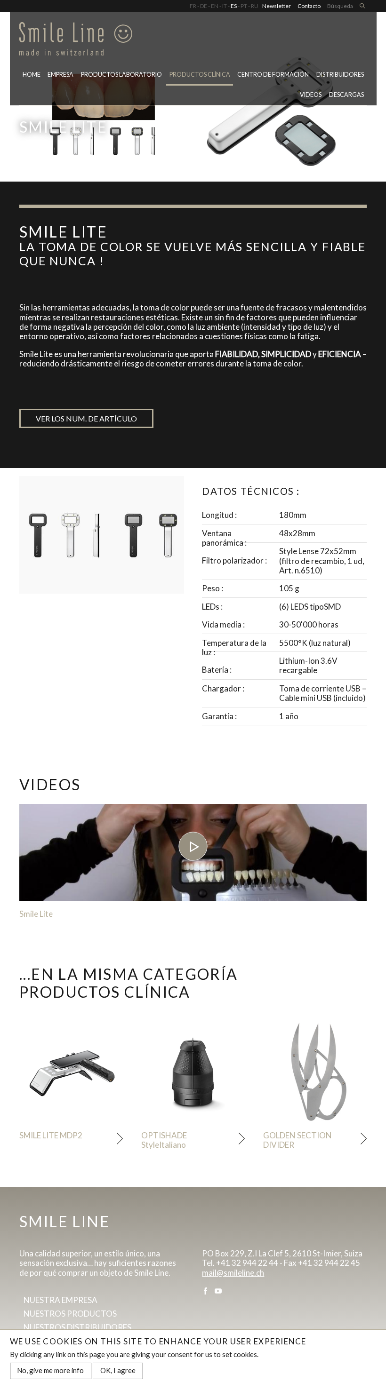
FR (193, 5)
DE (203, 5)
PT (244, 5)
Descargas (346, 94)
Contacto (309, 5)
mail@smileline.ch (233, 1273)
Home (31, 74)
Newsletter (276, 5)
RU (254, 5)
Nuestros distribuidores (77, 1327)
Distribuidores (340, 74)
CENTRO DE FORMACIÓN (273, 74)
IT (224, 5)
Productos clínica (199, 74)
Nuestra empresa (60, 1300)
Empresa (60, 74)
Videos (311, 94)
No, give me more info (50, 1370)
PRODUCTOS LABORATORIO (121, 74)
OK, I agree (118, 1370)
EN (214, 5)
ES (234, 5)
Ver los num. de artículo (86, 418)
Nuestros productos (70, 1314)
